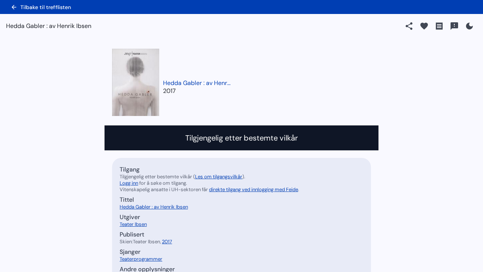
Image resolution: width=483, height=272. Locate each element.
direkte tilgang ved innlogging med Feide (253, 189)
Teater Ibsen (133, 224)
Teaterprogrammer (141, 259)
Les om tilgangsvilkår (218, 176)
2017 (169, 91)
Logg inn (129, 183)
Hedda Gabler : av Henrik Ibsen (197, 83)
